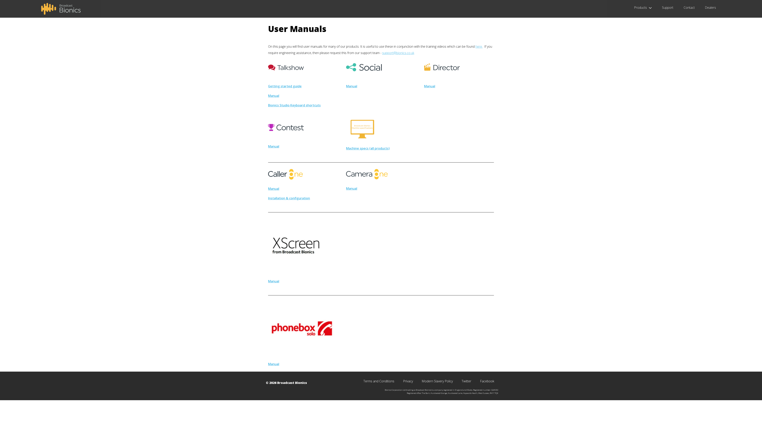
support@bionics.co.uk (398, 53)
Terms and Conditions (378, 381)
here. (479, 46)
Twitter (466, 381)
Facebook (487, 381)
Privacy (408, 381)
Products (640, 8)
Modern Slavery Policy (437, 381)
